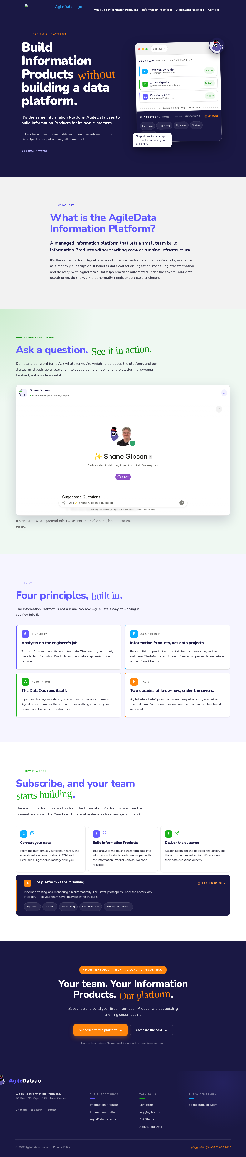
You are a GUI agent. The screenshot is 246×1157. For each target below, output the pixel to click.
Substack (36, 1110)
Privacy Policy (62, 1147)
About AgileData (150, 1127)
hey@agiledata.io (151, 1112)
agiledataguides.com (203, 1105)
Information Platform (157, 10)
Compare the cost (151, 1030)
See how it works (37, 151)
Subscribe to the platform (100, 1030)
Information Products (104, 1105)
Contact (213, 10)
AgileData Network (190, 10)
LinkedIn (21, 1110)
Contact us (146, 1105)
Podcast (51, 1110)
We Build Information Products (116, 10)
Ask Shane (146, 1119)
